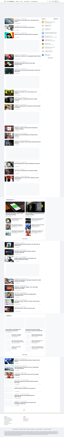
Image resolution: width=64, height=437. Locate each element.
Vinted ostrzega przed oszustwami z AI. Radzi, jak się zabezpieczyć (27, 244)
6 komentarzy (17, 297)
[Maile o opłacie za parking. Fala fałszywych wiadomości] (28, 343)
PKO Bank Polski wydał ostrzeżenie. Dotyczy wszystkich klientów (38, 219)
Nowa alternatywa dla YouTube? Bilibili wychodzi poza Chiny (26, 382)
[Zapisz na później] (38, 23)
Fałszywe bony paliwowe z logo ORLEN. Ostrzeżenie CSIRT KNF (37, 335)
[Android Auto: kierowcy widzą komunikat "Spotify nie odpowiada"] (9, 71)
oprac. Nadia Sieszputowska (24, 140)
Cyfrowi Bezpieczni (34, 1)
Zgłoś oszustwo (27, 1)
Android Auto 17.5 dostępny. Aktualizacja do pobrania (16, 335)
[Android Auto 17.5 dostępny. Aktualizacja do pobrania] (8, 336)
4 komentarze (17, 37)
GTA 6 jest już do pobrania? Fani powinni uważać (25, 170)
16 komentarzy (17, 377)
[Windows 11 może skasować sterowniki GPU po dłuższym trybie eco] (9, 403)
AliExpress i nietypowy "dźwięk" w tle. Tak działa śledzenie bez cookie (26, 287)
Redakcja (20, 429)
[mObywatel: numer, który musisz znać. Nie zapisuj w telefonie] (28, 233)
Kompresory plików (47, 55)
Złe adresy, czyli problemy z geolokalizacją (16, 347)
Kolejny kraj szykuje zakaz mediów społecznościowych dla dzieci (27, 142)
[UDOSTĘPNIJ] (40, 23)
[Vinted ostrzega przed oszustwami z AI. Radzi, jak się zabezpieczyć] (9, 245)
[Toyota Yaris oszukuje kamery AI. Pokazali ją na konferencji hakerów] (28, 349)
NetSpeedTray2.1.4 (48, 25)
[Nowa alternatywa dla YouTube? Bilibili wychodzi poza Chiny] (9, 382)
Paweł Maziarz (22, 169)
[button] (58, 1)
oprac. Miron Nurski (23, 278)
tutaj (21, 435)
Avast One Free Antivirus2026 (50, 21)
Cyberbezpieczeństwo (25, 419)
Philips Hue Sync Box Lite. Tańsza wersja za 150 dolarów (25, 92)
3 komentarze (17, 144)
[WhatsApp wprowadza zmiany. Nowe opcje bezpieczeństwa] (9, 64)
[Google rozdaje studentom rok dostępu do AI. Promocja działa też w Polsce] (9, 259)
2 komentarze (17, 30)
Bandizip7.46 (47, 54)
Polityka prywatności (39, 429)
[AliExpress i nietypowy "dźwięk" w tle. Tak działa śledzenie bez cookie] (9, 288)
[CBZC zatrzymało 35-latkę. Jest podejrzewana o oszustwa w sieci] (8, 227)
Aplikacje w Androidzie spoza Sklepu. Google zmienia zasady (38, 225)
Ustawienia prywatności (47, 429)
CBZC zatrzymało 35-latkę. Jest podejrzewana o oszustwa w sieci (17, 225)
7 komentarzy (17, 247)
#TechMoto (9, 315)
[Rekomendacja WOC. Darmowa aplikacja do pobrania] (9, 164)
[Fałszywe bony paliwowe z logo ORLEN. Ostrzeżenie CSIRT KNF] (28, 336)
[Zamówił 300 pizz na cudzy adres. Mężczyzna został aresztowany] (9, 179)
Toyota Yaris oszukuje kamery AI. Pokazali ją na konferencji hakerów (38, 347)
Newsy (21, 1)
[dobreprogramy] (11, 1)
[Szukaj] (47, 1)
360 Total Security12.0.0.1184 (50, 47)
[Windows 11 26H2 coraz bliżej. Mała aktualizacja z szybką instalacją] (9, 129)
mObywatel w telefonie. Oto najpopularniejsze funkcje (27, 56)
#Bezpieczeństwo (10, 199)
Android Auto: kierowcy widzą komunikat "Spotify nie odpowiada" (27, 70)
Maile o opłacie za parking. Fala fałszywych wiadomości (37, 341)
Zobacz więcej (24, 238)
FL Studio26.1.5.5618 (48, 50)
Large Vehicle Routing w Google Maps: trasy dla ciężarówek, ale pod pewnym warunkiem (18, 341)
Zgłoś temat (33, 429)
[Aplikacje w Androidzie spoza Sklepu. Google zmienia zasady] (28, 227)
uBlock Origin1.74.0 (48, 39)
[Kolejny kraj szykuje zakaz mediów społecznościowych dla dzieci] (9, 143)
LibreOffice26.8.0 (48, 28)
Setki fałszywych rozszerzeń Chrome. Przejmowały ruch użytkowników (18, 231)
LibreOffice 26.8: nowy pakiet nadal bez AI (24, 27)
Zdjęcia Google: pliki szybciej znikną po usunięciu (26, 34)
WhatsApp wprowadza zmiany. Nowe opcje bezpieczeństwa (24, 63)
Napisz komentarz (18, 23)
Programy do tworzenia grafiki (7, 423)
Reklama (29, 429)
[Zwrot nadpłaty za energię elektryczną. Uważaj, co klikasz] (9, 100)
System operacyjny (25, 420)
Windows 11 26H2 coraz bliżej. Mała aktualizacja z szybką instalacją (25, 128)
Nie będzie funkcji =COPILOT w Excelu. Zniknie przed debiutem (27, 301)
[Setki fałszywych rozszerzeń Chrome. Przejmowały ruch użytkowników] (8, 233)
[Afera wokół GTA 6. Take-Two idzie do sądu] (9, 309)
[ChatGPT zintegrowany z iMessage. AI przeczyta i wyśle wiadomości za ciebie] (9, 281)
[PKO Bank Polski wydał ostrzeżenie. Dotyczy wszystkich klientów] (28, 221)
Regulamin (25, 429)
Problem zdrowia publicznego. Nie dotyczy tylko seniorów (26, 135)
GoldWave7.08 (47, 43)
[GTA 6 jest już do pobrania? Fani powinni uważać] (9, 172)
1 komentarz (17, 66)
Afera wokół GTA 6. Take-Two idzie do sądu (24, 308)
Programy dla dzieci (6, 422)
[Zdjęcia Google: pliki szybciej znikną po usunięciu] (9, 35)
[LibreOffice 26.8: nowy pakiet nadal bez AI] (9, 28)
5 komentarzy (17, 405)
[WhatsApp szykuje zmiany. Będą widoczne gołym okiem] (9, 396)
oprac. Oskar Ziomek (23, 18)
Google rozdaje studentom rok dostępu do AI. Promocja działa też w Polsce (25, 259)
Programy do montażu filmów (7, 420)
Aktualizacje (55, 18)
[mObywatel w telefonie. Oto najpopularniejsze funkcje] (9, 57)
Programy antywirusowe (48, 22)
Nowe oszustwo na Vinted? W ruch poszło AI (25, 388)
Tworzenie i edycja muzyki (49, 51)
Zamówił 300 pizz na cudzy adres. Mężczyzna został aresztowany (26, 178)
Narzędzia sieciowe (48, 26)
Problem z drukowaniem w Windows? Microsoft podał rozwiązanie (27, 106)
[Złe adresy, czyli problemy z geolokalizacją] (8, 349)
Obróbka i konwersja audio (49, 44)
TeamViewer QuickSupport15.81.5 (50, 32)
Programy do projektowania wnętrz (8, 419)
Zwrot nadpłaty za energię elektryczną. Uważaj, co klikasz (25, 99)
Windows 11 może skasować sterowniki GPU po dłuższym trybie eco (25, 403)
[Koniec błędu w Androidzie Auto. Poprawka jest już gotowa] (9, 21)
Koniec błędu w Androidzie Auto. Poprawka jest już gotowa (26, 20)
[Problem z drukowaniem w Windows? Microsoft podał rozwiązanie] (9, 107)
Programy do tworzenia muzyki (8, 418)
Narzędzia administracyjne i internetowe (51, 33)
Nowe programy (6, 424)
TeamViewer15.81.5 (48, 36)
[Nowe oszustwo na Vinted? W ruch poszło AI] (9, 389)
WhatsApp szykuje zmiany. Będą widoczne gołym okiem (24, 396)
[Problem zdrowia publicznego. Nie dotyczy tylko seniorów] (9, 136)
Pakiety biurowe (47, 29)
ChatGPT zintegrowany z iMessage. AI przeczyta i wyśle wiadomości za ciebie (27, 280)
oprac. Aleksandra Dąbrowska (24, 176)
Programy (17, 1)
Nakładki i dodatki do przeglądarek (50, 40)
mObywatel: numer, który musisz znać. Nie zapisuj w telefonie (37, 231)
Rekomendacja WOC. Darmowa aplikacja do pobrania (27, 163)
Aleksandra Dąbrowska (23, 133)
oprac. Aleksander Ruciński (16, 342)
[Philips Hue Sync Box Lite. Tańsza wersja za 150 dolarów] (9, 93)
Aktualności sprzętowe (26, 418)
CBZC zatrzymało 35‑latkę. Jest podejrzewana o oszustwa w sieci (25, 294)
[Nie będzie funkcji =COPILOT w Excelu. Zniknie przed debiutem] (9, 302)
